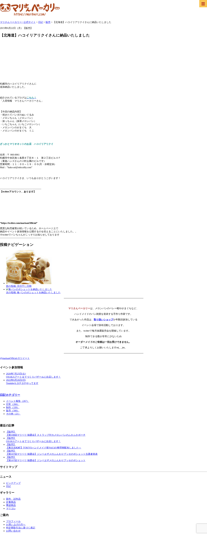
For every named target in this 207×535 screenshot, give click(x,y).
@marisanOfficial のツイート (15, 358)
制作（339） (12, 407)
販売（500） (12, 410)
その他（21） (13, 413)
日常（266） (12, 404)
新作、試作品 (13, 499)
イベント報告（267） (17, 401)
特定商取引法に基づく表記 (20, 527)
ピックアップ (13, 483)
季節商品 (11, 505)
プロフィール (13, 521)
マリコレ (11, 508)
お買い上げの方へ (15, 524)
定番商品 (11, 502)
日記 (8, 486)
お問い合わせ (13, 531)
